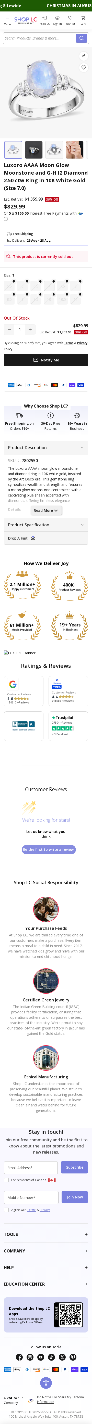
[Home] (25, 20)
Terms (31, 1210)
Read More (43, 510)
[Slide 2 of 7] (34, 150)
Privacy (45, 1210)
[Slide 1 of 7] (13, 150)
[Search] (81, 38)
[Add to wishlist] (83, 67)
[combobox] (40, 38)
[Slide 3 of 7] (54, 150)
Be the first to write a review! (49, 849)
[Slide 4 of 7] (75, 150)
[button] (6, 219)
